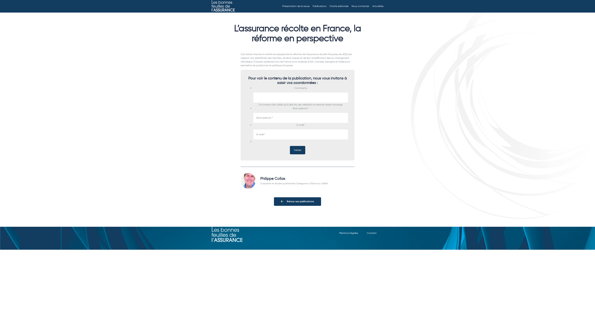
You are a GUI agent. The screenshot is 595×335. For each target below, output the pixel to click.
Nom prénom (301, 108)
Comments (300, 88)
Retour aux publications (300, 201)
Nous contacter (360, 6)
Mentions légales (348, 233)
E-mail (301, 124)
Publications (319, 6)
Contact (372, 233)
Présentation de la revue (296, 6)
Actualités (377, 6)
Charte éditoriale (338, 6)
